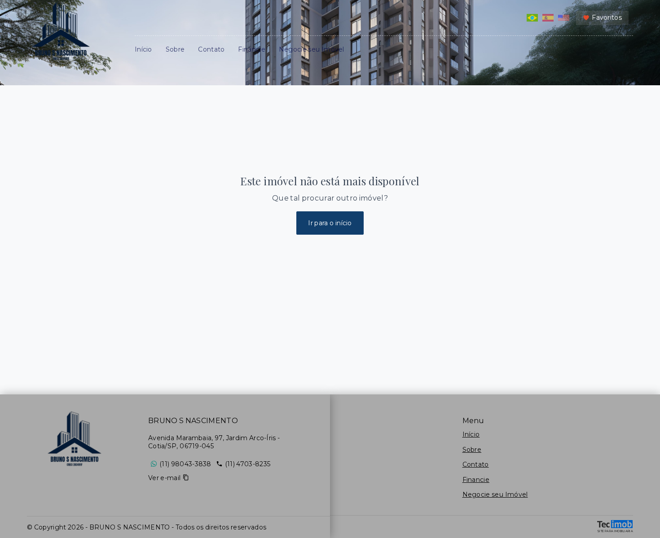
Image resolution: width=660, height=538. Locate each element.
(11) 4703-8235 (247, 464)
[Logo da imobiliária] (74, 439)
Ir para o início (330, 223)
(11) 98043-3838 (185, 464)
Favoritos (607, 17)
